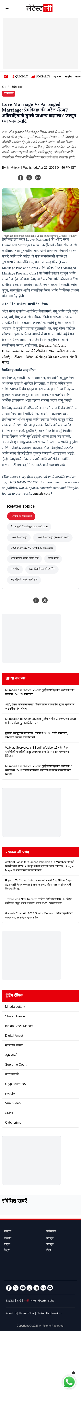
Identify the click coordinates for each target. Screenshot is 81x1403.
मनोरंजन (51, 1231)
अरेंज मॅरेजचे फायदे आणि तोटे (24, 559)
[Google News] (43, 1288)
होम (4, 87)
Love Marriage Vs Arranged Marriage (32, 548)
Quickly (21, 77)
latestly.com (41, 494)
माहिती (7, 1245)
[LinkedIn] (36, 1288)
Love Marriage (19, 537)
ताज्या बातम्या (15, 679)
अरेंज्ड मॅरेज (53, 559)
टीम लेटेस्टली (13, 168)
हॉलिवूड (49, 1245)
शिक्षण (7, 1251)
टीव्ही (48, 1251)
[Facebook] (21, 177)
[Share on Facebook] (36, 600)
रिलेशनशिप (17, 87)
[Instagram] (29, 1288)
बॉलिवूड (49, 1239)
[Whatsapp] (38, 177)
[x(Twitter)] (29, 177)
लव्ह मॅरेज (15, 569)
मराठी (26, 1301)
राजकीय (7, 1239)
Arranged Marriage (21, 516)
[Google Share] (53, 180)
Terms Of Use (26, 1314)
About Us (11, 1314)
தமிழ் (51, 1301)
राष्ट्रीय (68, 77)
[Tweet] (45, 600)
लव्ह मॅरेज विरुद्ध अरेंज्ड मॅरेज (42, 569)
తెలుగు (42, 1301)
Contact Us (43, 1314)
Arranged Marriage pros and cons (29, 527)
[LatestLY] (39, 11)
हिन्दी (19, 1301)
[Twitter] (16, 1288)
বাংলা (33, 1301)
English (10, 1301)
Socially (43, 77)
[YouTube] (23, 1288)
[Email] (50, 1288)
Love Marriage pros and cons (53, 537)
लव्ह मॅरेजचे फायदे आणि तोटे (24, 580)
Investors (56, 1314)
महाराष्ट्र (57, 77)
